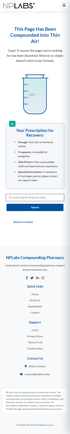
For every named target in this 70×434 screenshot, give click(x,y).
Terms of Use (35, 342)
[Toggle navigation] (64, 5)
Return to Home (23, 221)
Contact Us (50, 221)
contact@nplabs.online (37, 374)
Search (35, 207)
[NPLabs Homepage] (19, 5)
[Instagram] (43, 277)
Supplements (35, 306)
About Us (35, 300)
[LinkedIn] (37, 277)
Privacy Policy (35, 336)
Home (35, 294)
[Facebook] (27, 277)
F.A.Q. (35, 330)
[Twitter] (32, 277)
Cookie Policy (35, 348)
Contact (35, 312)
